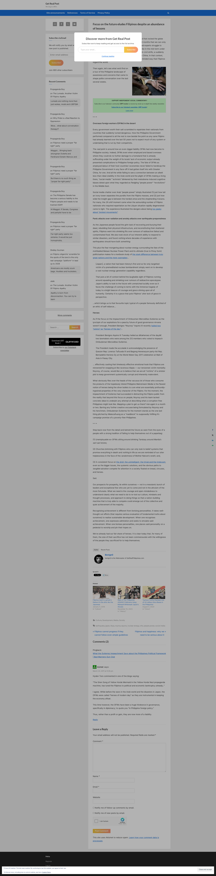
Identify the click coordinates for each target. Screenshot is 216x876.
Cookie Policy (46, 872)
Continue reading (108, 56)
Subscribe (131, 50)
